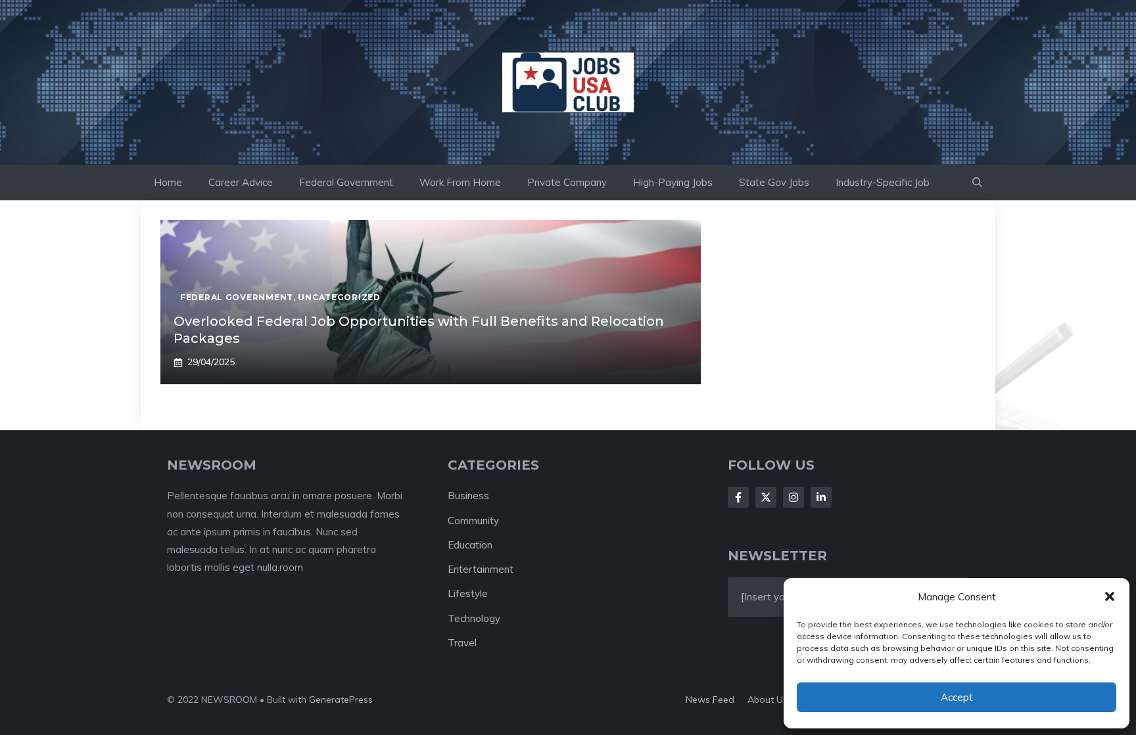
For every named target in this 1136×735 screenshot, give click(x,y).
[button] (1109, 596)
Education (470, 545)
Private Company (567, 182)
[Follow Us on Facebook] (738, 497)
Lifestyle (468, 593)
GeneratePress (341, 699)
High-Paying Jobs (673, 182)
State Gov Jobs (774, 182)
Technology (474, 618)
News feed (710, 699)
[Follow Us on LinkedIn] (821, 497)
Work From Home (460, 182)
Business (468, 495)
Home (168, 182)
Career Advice (240, 182)
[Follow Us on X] (765, 497)
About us (767, 699)
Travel (462, 642)
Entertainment (480, 569)
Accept (957, 697)
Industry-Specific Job (883, 182)
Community (473, 520)
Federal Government (346, 182)
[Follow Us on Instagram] (793, 497)
